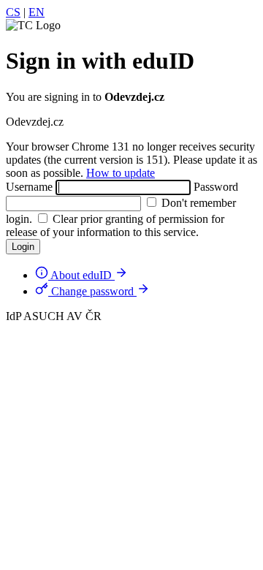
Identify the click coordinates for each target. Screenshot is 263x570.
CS (13, 12)
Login (23, 246)
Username (29, 186)
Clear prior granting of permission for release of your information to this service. (115, 225)
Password (216, 186)
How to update (120, 173)
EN (36, 12)
